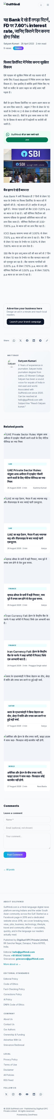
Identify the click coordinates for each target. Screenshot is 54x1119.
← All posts (9, 869)
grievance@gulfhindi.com (30, 959)
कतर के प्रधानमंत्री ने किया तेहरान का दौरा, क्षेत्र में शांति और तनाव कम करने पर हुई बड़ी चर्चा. (26, 716)
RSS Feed (8, 1080)
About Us (8, 1019)
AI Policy (8, 999)
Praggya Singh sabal (38, 665)
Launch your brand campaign (25, 321)
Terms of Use (10, 1064)
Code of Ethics (11, 984)
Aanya (44, 548)
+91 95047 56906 (20, 955)
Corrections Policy (13, 994)
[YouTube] (27, 1094)
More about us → (12, 964)
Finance (18, 48)
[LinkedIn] (34, 1094)
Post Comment (14, 854)
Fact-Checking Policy (14, 989)
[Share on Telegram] (40, 340)
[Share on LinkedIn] (33, 340)
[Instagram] (13, 1094)
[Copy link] (47, 340)
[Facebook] (20, 1094)
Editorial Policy (11, 979)
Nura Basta (42, 786)
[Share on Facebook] (27, 340)
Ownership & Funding (14, 1034)
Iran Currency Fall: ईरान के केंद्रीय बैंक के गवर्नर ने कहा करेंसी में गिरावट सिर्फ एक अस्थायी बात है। (27, 655)
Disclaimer (9, 1070)
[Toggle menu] (47, 4)
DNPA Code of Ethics (14, 1004)
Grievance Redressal (14, 1045)
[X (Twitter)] (6, 1094)
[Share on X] (20, 340)
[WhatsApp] (41, 1094)
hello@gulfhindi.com (23, 952)
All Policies (9, 1075)
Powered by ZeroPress (27, 1115)
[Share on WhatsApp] (14, 340)
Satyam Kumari (11, 43)
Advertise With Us (12, 1039)
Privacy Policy (11, 1059)
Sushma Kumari (40, 488)
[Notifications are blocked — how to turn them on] (41, 5)
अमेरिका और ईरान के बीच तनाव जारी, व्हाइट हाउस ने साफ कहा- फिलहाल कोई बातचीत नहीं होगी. (25, 776)
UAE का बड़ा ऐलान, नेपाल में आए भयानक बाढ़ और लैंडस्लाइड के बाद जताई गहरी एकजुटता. (26, 538)
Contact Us (9, 1024)
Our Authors (9, 1029)
